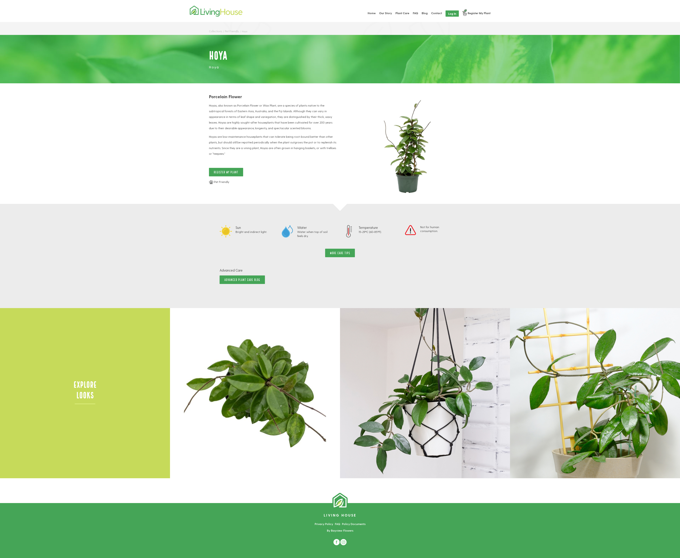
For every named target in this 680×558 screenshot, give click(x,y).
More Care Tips (340, 252)
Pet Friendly (232, 31)
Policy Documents (354, 524)
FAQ (337, 524)
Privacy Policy (324, 524)
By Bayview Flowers (340, 530)
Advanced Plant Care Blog (242, 279)
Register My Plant (226, 172)
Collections (215, 31)
